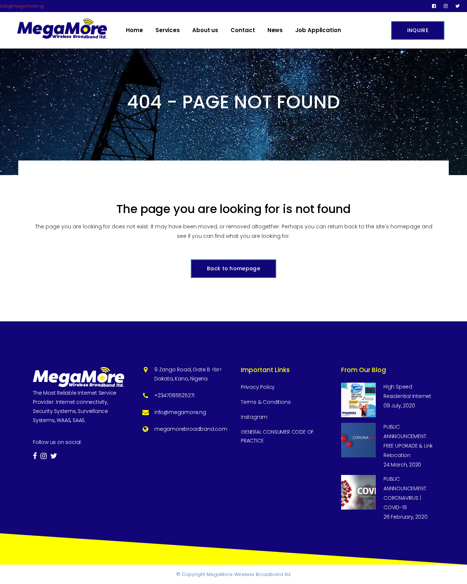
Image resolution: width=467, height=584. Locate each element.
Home (220, 115)
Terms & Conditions (265, 402)
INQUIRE (417, 30)
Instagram (254, 417)
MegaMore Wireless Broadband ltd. (249, 574)
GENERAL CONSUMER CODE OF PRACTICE (277, 436)
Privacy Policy (258, 387)
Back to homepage (233, 268)
